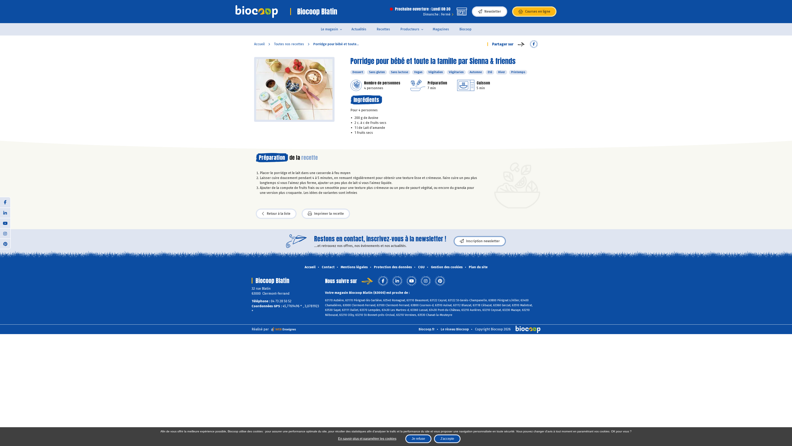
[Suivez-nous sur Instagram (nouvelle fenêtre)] (5, 233)
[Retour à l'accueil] (257, 11)
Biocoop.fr (427, 329)
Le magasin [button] (329, 29)
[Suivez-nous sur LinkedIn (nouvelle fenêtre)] (5, 213)
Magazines (441, 29)
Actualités (358, 29)
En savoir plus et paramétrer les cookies (367, 438)
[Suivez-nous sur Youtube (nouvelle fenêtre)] (5, 223)
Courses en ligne (537, 11)
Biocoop (465, 29)
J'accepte (447, 438)
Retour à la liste (278, 214)
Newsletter (492, 11)
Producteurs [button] (409, 29)
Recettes (383, 29)
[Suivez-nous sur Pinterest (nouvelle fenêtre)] (5, 243)
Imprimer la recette (329, 214)
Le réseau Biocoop (455, 329)
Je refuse (418, 438)
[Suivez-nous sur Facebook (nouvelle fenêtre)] (5, 202)
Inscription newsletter (483, 241)
